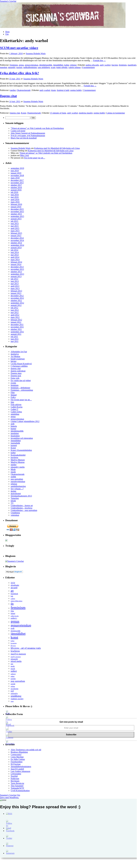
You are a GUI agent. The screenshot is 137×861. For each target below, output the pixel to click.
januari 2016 (16, 207)
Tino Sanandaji (17, 786)
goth (12, 424)
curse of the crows (16, 601)
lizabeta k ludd (63, 90)
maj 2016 (15, 197)
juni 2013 (15, 281)
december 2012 (17, 296)
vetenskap (15, 515)
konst (14, 637)
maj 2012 (15, 312)
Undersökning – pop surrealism (24, 510)
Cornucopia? (16, 754)
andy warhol (105, 65)
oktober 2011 (16, 329)
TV (12, 503)
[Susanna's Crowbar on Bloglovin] (14, 572)
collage (13, 598)
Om (7, 34)
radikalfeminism (30, 67)
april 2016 (15, 199)
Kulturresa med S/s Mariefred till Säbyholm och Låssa (57, 148)
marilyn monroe (16, 656)
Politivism (15, 778)
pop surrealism (17, 479)
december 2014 (17, 238)
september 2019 (17, 168)
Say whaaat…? (17, 489)
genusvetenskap (31, 65)
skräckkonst (16, 493)
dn (12, 603)
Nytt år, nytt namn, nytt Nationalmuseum (28, 135)
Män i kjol (24, 155)
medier (13, 90)
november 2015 (17, 211)
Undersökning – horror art (22, 505)
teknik (13, 501)
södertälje (14, 693)
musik (13, 472)
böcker (13, 361)
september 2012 (17, 303)
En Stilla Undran (18, 759)
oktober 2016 (16, 187)
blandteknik (14, 594)
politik (13, 477)
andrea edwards (92, 65)
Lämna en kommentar (115, 113)
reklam (13, 686)
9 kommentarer (88, 67)
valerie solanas (74, 67)
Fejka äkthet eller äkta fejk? (19, 73)
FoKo (13, 397)
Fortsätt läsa (99, 60)
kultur (66, 65)
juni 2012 (15, 310)
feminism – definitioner (20, 388)
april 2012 (15, 315)
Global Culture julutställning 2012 (25, 421)
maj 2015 (15, 226)
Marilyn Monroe (18, 462)
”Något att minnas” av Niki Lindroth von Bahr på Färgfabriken (37, 128)
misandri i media (18, 467)
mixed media (16, 661)
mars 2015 (15, 231)
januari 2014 (16, 264)
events (13, 383)
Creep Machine (17, 757)
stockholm (14, 689)
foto (12, 402)
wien (12, 701)
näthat (12, 676)
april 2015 (15, 228)
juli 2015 (14, 221)
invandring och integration (22, 438)
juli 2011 (14, 336)
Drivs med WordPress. (9, 797)
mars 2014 (15, 259)
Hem (7, 32)
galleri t (14, 618)
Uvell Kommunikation (20, 790)
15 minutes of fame (58, 113)
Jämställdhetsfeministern (21, 766)
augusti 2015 (16, 219)
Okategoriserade (23, 90)
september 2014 (17, 245)
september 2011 (17, 332)
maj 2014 (15, 255)
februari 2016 (16, 204)
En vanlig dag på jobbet (21, 380)
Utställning (15, 513)
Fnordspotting (16, 762)
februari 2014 (16, 262)
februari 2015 (16, 233)
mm (12, 664)
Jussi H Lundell (17, 769)
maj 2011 (14, 341)
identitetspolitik (45, 65)
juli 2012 (14, 308)
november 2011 (17, 327)
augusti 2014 (16, 247)
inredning (15, 433)
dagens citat (15, 113)
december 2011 (17, 324)
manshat (3, 67)
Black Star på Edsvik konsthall (24, 138)
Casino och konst (18, 131)
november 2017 (17, 183)
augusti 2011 (16, 334)
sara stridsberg (44, 67)
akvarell (14, 587)
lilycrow (13, 645)
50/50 (13, 583)
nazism (19, 67)
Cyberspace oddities (19, 366)
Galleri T (14, 409)
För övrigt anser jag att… (34, 158)
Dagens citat (8, 96)
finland (14, 395)
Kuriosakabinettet (18, 455)
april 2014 (15, 257)
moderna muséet (86, 113)
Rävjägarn (15, 781)
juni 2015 (15, 223)
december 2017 (17, 180)
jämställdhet (58, 65)
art (12, 590)
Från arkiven (16, 404)
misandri (11, 67)
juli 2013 (14, 279)
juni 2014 (15, 252)
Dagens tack (16, 376)
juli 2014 (14, 250)
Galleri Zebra (16, 412)
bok (12, 596)
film (12, 611)
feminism (14, 65)
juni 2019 (15, 171)
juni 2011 (15, 339)
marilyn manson (18, 653)
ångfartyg (15, 354)
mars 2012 (15, 317)
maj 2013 (15, 284)
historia (14, 426)
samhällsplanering (18, 486)
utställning (16, 696)
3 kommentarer (89, 90)
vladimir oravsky (17, 699)
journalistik (15, 443)
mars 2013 (15, 288)
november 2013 (17, 269)
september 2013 (17, 274)
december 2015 (17, 209)
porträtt (13, 684)
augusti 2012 (16, 305)
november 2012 (17, 298)
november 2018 (17, 175)
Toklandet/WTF (17, 788)
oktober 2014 (16, 243)
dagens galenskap (18, 371)
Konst (23, 113)
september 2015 (17, 216)
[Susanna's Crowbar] (14, 561)
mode (13, 666)
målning (13, 674)
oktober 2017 (16, 185)
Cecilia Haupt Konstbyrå (21, 364)
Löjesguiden (16, 774)
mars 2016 (15, 202)
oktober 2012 (16, 300)
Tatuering (15, 498)
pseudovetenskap (18, 481)
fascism (114, 65)
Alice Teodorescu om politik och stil (26, 750)
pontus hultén (76, 90)
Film (13, 392)
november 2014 (17, 240)
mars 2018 (15, 178)
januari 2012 (16, 322)
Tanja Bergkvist (17, 783)
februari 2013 (16, 291)
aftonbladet (15, 585)
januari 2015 (16, 235)
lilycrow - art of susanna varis (26, 648)
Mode (13, 469)
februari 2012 (16, 320)
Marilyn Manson (18, 460)
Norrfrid (14, 776)
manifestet (132, 65)
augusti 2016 (16, 190)
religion (73, 65)
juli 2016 (14, 192)
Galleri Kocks (16, 407)
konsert (14, 445)
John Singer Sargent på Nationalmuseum (28, 133)
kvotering (14, 643)
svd (12, 691)
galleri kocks (15, 616)
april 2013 (15, 286)
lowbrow (14, 457)
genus (21, 65)
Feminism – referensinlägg (22, 390)
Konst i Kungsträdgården (21, 450)
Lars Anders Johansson (20, 771)
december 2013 (17, 267)
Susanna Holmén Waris (36, 53)
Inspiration (15, 436)
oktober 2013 (16, 271)
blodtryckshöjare (18, 359)
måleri (14, 671)
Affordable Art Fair (19, 351)
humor (13, 428)
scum (53, 67)
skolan (13, 491)
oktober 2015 (16, 214)
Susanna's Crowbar (8, 1)
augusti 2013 (16, 276)
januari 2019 (16, 173)
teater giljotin (61, 67)
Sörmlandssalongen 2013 (21, 496)
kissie (53, 90)
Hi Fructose (16, 764)
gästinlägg (15, 414)
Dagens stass (16, 373)
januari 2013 (16, 293)
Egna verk (15, 378)
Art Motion (15, 356)
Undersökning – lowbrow (21, 508)
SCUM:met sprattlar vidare (19, 48)
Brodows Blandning (19, 752)
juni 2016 (15, 195)
